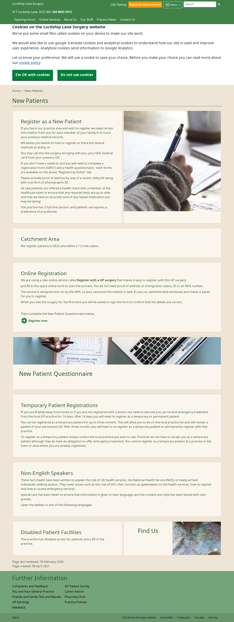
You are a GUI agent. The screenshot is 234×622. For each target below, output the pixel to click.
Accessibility (166, 618)
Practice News (106, 19)
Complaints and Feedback (30, 586)
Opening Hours (24, 19)
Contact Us (127, 19)
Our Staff (86, 19)
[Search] (219, 4)
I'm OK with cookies (33, 75)
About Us (70, 19)
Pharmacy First (75, 596)
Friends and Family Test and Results (36, 596)
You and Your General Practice (33, 591)
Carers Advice (74, 591)
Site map (212, 618)
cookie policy (29, 63)
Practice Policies (76, 602)
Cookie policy (183, 618)
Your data (199, 618)
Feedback (18, 607)
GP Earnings (20, 602)
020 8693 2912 (62, 11)
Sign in (15, 618)
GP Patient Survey (77, 586)
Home (16, 90)
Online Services (49, 19)
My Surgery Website (146, 618)
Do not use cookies (77, 75)
